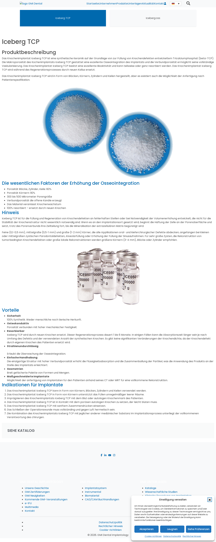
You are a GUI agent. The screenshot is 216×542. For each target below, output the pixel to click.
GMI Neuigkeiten (35, 495)
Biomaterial (92, 495)
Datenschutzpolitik (172, 536)
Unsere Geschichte (37, 488)
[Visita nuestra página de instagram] (114, 455)
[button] (209, 499)
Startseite (92, 3)
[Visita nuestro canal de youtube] (109, 455)
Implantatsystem (96, 488)
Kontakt (159, 3)
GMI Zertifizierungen (37, 492)
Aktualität (148, 3)
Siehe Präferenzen (199, 529)
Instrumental (93, 492)
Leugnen (172, 529)
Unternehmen (107, 3)
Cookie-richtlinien (153, 536)
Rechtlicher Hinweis (192, 536)
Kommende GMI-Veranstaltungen (46, 499)
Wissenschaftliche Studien (161, 492)
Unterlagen (135, 3)
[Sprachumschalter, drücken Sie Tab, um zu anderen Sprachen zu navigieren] (175, 3)
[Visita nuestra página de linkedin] (105, 455)
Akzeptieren (146, 529)
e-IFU (28, 503)
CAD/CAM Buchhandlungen (102, 499)
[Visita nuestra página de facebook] (101, 455)
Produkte (122, 3)
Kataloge (150, 488)
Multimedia (31, 507)
